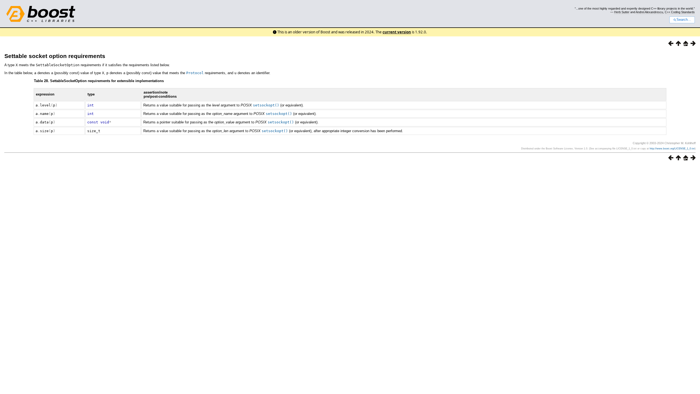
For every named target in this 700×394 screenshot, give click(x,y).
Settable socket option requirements (54, 56)
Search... (683, 20)
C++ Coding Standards (680, 12)
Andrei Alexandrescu (649, 12)
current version (397, 32)
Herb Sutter (621, 12)
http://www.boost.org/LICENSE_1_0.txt (672, 148)
